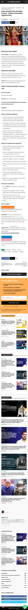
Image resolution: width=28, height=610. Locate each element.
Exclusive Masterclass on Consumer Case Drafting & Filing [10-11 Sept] (8, 333)
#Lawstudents (15, 251)
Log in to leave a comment (14, 274)
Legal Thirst (5, 19)
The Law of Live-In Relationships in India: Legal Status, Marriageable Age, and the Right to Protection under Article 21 (12, 421)
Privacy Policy (15, 306)
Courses (3, 341)
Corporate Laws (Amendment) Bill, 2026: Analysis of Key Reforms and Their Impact (7, 374)
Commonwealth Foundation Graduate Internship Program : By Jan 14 (21, 264)
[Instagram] (5, 526)
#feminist (14, 249)
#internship (4, 251)
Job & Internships (11, 7)
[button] (25, 607)
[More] (16, 22)
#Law (9, 251)
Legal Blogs (3, 358)
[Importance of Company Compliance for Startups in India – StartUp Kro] (22, 323)
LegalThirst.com (17, 216)
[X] (8, 526)
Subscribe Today (14, 303)
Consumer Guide (4, 330)
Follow (24, 599)
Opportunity (4, 7)
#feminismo (8, 249)
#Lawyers (22, 251)
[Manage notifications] (3, 607)
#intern (19, 249)
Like (25, 596)
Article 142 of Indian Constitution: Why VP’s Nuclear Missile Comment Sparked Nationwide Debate (8, 386)
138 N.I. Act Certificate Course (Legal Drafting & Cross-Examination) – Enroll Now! (8, 344)
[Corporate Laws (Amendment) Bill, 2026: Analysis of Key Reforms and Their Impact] (22, 375)
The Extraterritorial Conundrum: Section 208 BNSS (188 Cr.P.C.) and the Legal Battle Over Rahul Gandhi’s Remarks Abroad (8, 363)
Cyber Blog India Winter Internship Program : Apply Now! (6, 264)
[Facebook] (2, 526)
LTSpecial (3, 319)
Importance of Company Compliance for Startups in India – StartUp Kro (8, 322)
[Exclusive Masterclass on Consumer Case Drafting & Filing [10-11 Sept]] (22, 334)
